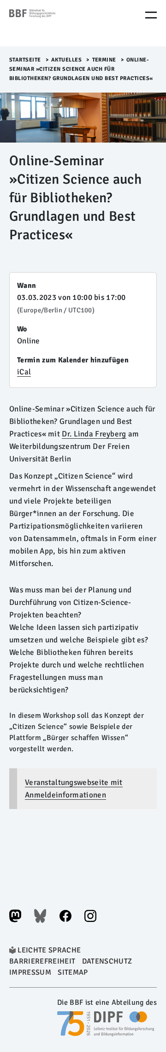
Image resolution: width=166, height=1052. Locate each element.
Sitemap (73, 972)
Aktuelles (66, 59)
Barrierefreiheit (42, 961)
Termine (104, 59)
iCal (24, 372)
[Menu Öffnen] (151, 15)
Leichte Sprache (49, 950)
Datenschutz (107, 961)
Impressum (30, 972)
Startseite (25, 59)
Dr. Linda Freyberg (94, 434)
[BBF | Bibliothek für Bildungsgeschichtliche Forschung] (48, 23)
